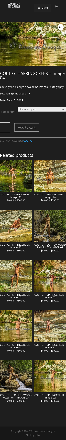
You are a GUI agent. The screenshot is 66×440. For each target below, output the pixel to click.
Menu (45, 7)
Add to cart (27, 127)
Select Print (8, 111)
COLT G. (27, 140)
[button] (61, 27)
